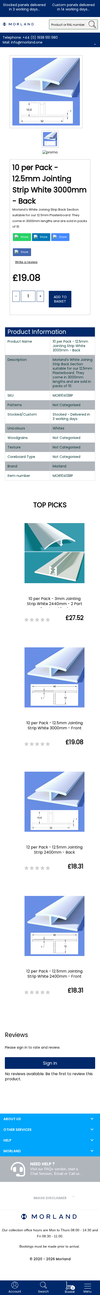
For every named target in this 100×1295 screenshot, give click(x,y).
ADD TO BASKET (60, 299)
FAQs (48, 1169)
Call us (74, 1173)
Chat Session (41, 1173)
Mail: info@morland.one (22, 42)
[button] (92, 23)
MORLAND (12, 1151)
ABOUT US (12, 1118)
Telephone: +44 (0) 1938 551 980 (30, 37)
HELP (7, 1140)
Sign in (50, 1063)
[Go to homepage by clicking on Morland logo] (18, 24)
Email (58, 1173)
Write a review (26, 262)
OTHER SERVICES (17, 1129)
